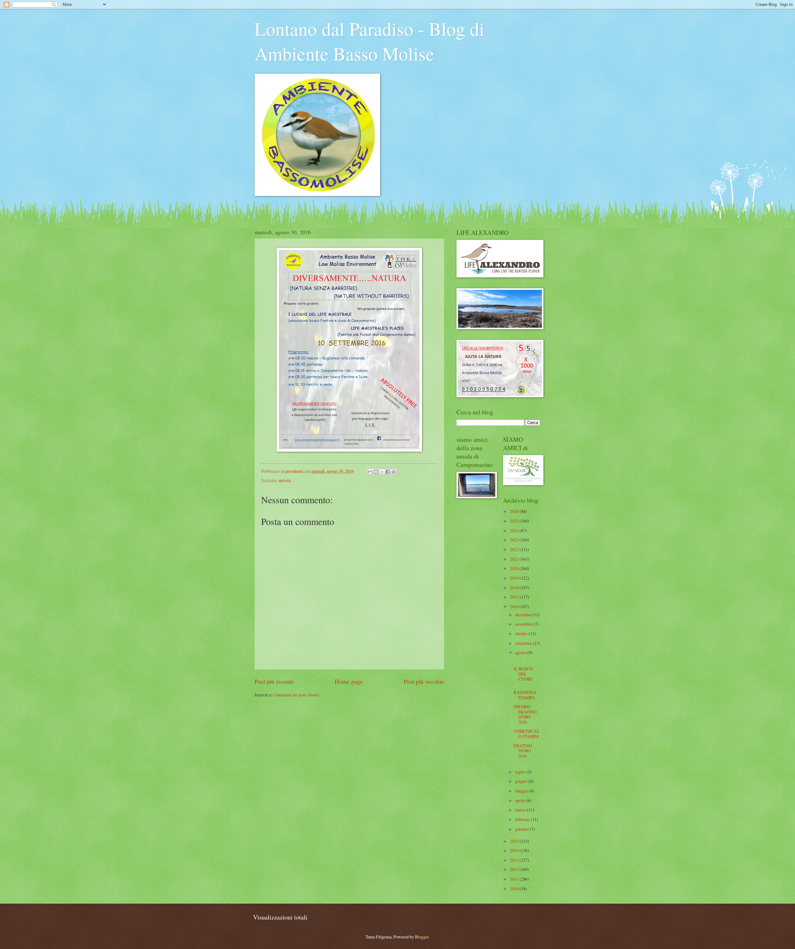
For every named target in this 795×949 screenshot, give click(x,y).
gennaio (522, 829)
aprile (520, 800)
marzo (521, 810)
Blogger (422, 937)
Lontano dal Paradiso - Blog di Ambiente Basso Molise (369, 41)
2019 (515, 578)
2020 (515, 568)
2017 (515, 597)
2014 (515, 850)
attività (285, 480)
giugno (521, 781)
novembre (524, 624)
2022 (515, 549)
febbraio (523, 819)
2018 (515, 588)
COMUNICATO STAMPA (526, 733)
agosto (521, 652)
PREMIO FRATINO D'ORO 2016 (525, 714)
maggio (522, 791)
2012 (515, 869)
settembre (524, 643)
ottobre (522, 633)
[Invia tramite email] (370, 472)
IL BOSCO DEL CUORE (523, 674)
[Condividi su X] (382, 472)
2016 (515, 606)
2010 (515, 889)
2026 (515, 511)
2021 (515, 559)
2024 (515, 530)
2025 (515, 521)
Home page (349, 681)
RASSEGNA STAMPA (525, 694)
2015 (515, 841)
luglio (520, 772)
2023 (515, 540)
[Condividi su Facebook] (388, 472)
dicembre (523, 615)
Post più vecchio (424, 681)
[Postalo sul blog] (376, 472)
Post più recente (274, 681)
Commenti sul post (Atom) (296, 695)
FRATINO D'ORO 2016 (523, 751)
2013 (515, 860)
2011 (515, 879)
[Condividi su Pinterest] (394, 472)
